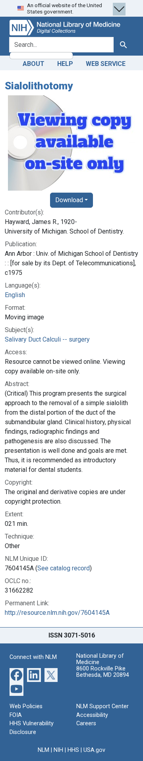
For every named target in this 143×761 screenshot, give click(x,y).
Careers (86, 723)
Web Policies (26, 706)
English (15, 295)
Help (65, 64)
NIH (58, 750)
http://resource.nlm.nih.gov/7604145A (57, 612)
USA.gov (94, 750)
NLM (43, 750)
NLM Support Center (102, 706)
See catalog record (63, 568)
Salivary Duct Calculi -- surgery (47, 339)
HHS (73, 750)
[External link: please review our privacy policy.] (16, 674)
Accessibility (92, 715)
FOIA (16, 715)
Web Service (106, 64)
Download (69, 200)
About (33, 64)
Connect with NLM (33, 657)
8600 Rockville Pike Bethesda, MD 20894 (102, 671)
